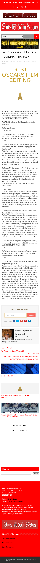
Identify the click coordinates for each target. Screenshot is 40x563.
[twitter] (17, 7)
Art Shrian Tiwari (7, 543)
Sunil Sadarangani (8, 547)
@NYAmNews (12, 499)
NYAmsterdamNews (16, 501)
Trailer (4, 63)
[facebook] (13, 7)
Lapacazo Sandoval (8, 539)
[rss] (25, 7)
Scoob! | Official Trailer (9, 376)
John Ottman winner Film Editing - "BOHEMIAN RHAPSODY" (17, 396)
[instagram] (21, 7)
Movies (34, 61)
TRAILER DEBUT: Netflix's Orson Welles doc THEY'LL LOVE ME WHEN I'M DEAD (19, 416)
